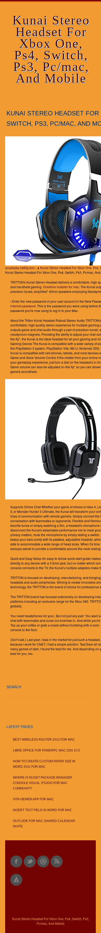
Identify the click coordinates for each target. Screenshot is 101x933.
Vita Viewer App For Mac (33, 799)
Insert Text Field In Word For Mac (42, 810)
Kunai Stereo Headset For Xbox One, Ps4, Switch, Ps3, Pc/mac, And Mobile (51, 49)
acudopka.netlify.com (20, 267)
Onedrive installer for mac (61, 287)
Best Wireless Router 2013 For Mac (44, 739)
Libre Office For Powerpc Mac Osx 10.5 (46, 750)
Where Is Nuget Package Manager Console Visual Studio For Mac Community (42, 783)
